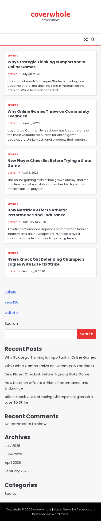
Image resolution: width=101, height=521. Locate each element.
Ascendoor (85, 509)
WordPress (59, 514)
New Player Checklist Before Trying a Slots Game (49, 163)
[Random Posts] (85, 39)
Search (11, 323)
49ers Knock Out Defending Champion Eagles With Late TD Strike (46, 262)
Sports (13, 55)
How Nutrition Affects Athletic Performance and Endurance (38, 212)
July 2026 (12, 445)
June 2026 (13, 454)
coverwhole (50, 13)
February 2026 (17, 471)
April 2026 (13, 462)
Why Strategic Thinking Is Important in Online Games (46, 64)
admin (12, 74)
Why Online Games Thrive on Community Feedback (48, 114)
